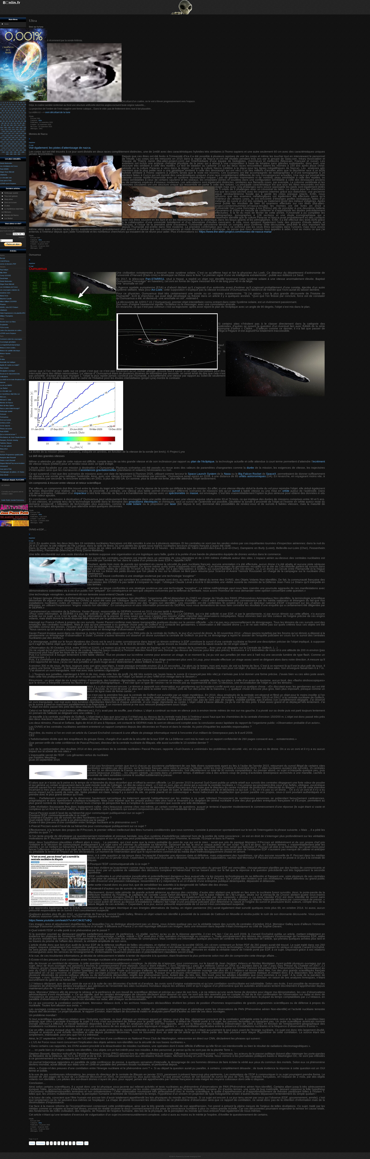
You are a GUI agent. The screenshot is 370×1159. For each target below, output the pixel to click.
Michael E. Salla (5, 400)
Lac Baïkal (3, 388)
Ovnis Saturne (5, 426)
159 (11, 144)
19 (22, 104)
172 (11, 148)
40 (8, 111)
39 (5, 111)
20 (25, 104)
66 (10, 117)
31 (7, 109)
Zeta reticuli (4, 475)
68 (16, 117)
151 (5, 142)
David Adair (4, 278)
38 (2, 111)
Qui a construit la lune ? (8, 434)
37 (25, 109)
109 (21, 127)
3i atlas (2, 359)
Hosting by (193, 1156)
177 (5, 150)
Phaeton (3, 304)
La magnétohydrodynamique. (10, 345)
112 (6, 129)
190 (11, 154)
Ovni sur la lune (5, 420)
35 (19, 109)
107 (13, 127)
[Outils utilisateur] (29, 139)
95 (21, 123)
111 (2, 129)
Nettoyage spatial (6, 411)
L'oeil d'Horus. (5, 261)
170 (3, 148)
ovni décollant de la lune (57, 112)
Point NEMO (4, 431)
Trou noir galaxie (6, 446)
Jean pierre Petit (5, 469)
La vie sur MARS (6, 385)
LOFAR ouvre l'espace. (8, 333)
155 (21, 142)
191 (15, 154)
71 (25, 117)
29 (1, 109)
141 (17, 138)
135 (19, 136)
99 (8, 125)
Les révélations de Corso (9, 287)
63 (1, 117)
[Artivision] (14, 510)
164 (5, 146)
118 (3, 131)
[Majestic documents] (14, 519)
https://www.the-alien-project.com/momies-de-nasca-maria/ (235, 231)
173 (15, 148)
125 (5, 133)
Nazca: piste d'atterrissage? (10, 408)
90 (5, 123)
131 (3, 136)
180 (17, 150)
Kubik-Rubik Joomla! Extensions (12, 500)
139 (9, 138)
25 (14, 107)
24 (11, 107)
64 (4, 117)
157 (3, 144)
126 (9, 133)
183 (3, 152)
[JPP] (14, 514)
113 (9, 129)
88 (25, 121)
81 (4, 121)
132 (7, 136)
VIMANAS (3, 310)
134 (15, 136)
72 (2, 119)
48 (7, 113)
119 (7, 131)
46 (1, 113)
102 (19, 125)
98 (5, 125)
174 (19, 148)
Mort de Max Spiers (7, 405)
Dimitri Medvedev (6, 281)
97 (2, 125)
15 (10, 104)
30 (4, 109)
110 (25, 127)
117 (24, 129)
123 (22, 131)
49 (10, 113)
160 (15, 144)
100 (11, 125)
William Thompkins (6, 316)
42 (14, 111)
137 (1, 138)
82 (7, 121)
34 (16, 109)
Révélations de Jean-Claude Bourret (12, 437)
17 (16, 104)
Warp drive (4, 449)
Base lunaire (4, 368)
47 (4, 113)
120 (11, 131)
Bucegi (2, 258)
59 (14, 115)
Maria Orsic (4, 296)
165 (9, 146)
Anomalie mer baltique (7, 362)
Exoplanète (4, 324)
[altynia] (14, 526)
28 (24, 107)
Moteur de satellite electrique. (10, 350)
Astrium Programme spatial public (11, 454)
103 (23, 125)
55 (2, 115)
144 (3, 140)
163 (1, 146)
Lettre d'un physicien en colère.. (11, 330)
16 (13, 104)
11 (24, 102)
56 (5, 115)
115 (17, 129)
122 (18, 131)
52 (19, 113)
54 (25, 113)
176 (1, 150)
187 (19, 152)
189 (7, 154)
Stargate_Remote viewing (9, 440)
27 (21, 107)
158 (7, 144)
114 (13, 129)
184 (7, 152)
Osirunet (3, 414)
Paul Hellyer (4, 270)
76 (14, 119)
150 (1, 142)
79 (24, 119)
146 (11, 140)
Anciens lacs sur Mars (8, 322)
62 (24, 115)
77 (17, 119)
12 (1, 104)
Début (32, 1143)
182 (24, 150)
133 (11, 136)
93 (14, 123)
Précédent (40, 1143)
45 (24, 111)
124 (1, 133)
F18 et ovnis (4, 327)
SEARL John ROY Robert (9, 307)
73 (5, 119)
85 (16, 121)
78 (21, 119)
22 (5, 107)
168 (21, 146)
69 (19, 117)
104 (1, 127)
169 (24, 146)
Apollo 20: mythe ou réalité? (9, 365)
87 (22, 121)
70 (22, 117)
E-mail (31, 145)
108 (17, 127)
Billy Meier (3, 272)
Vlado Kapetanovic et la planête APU (12, 313)
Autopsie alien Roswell (8, 457)
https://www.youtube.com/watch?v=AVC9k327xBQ (60, 920)
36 (22, 109)
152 (9, 142)
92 (11, 123)
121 (15, 131)
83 (10, 121)
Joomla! (186, 1156)
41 (11, 111)
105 (5, 127)
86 (19, 121)
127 (13, 133)
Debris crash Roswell (7, 460)
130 (24, 133)
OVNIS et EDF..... (6, 423)
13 (4, 104)
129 (21, 133)
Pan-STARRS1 (155, 278)
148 (19, 140)
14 (7, 104)
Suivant (79, 1143)
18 (19, 104)
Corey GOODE (5, 275)
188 (23, 152)
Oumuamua (4, 417)
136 (23, 136)
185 (11, 152)
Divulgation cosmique (7, 371)
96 (24, 123)
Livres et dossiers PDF (8, 264)
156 (24, 142)
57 (8, 115)
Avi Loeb (156, 289)
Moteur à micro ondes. (8, 348)
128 (17, 133)
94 (17, 123)
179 (13, 150)
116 (21, 129)
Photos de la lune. (6, 428)
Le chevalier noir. (6, 391)
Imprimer (32, 142)
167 (17, 146)
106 (9, 127)
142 (21, 138)
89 (2, 123)
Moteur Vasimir (5, 353)
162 (23, 144)
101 (15, 125)
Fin (86, 1143)
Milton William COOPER (8, 301)
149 (23, 140)
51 (16, 113)
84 (13, 121)
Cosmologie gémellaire (8, 342)
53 (22, 113)
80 (1, 121)
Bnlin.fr (11, 2)
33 (13, 109)
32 (10, 109)
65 (7, 117)
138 (5, 138)
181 (21, 150)
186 (15, 152)
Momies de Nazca (6, 402)
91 (8, 123)
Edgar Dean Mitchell (7, 284)
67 (13, 117)
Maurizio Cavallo (6, 298)
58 (11, 115)
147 (15, 140)
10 (21, 102)
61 (21, 115)
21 (2, 107)
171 (7, 148)
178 (9, 150)
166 (13, 146)
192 (19, 154)
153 (13, 142)
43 (17, 111)
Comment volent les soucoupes (11, 339)
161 (19, 144)
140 (13, 138)
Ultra (40, 120)
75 (11, 119)
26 (17, 107)
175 (23, 148)
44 (21, 111)
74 (8, 119)
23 (8, 107)
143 (24, 138)
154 (17, 142)
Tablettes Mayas (6, 443)
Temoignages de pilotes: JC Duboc (12, 472)
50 (13, 113)
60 (17, 115)
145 (7, 140)
